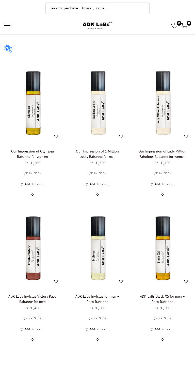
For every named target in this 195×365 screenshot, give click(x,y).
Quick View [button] (32, 173)
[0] (174, 26)
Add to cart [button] (34, 184)
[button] (56, 136)
